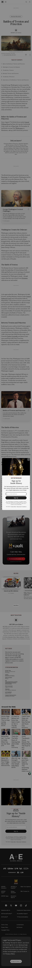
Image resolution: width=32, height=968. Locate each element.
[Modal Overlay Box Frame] (16, 484)
